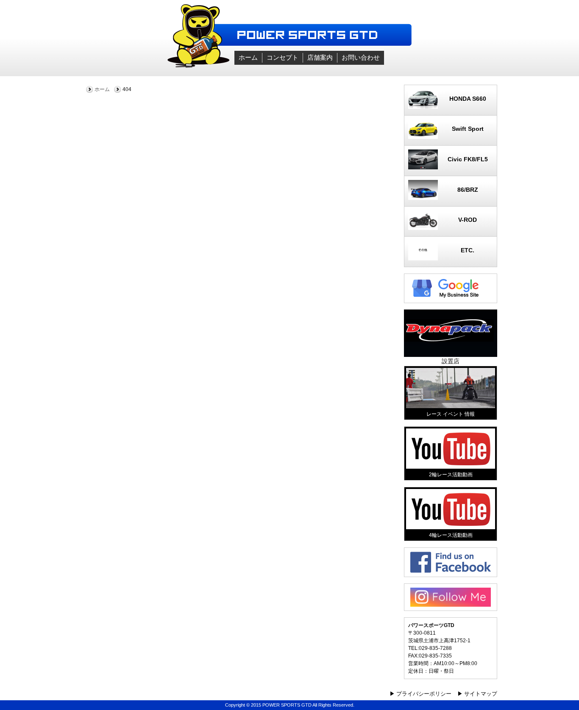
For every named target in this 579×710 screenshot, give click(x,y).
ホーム (248, 57)
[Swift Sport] (450, 136)
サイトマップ (480, 694)
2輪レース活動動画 (451, 475)
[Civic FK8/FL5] (450, 167)
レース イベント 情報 (450, 414)
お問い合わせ (361, 57)
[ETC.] (450, 258)
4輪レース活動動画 (451, 535)
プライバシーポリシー (423, 694)
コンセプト (282, 57)
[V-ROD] (450, 227)
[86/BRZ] (450, 197)
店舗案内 (320, 57)
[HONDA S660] (450, 106)
